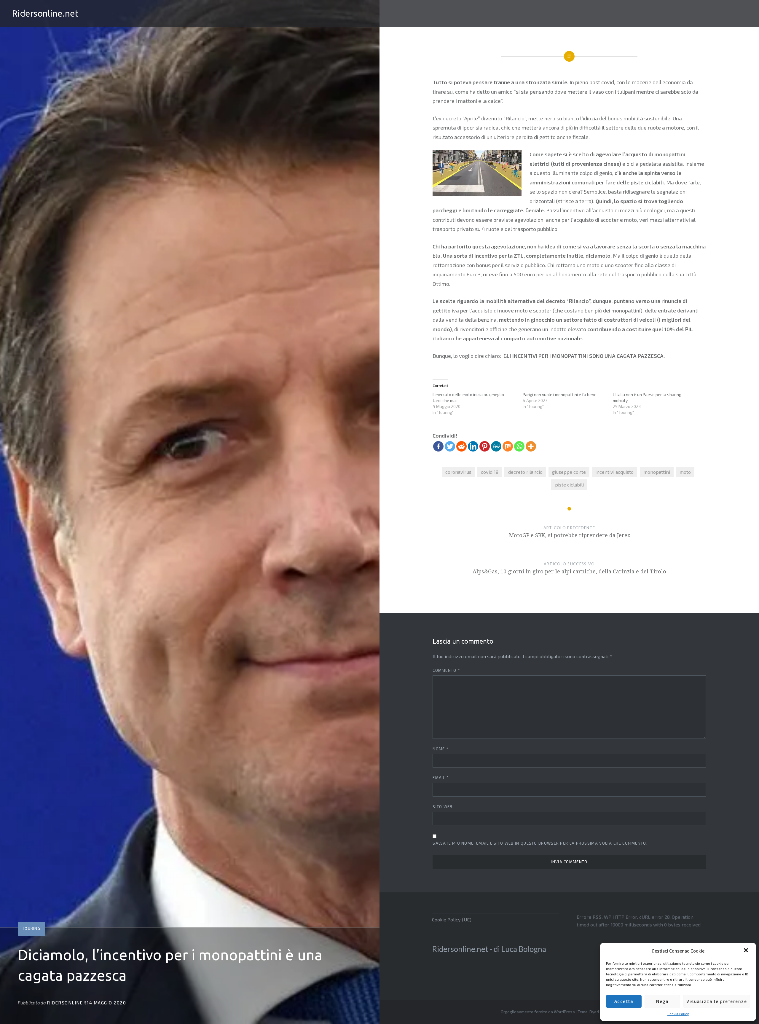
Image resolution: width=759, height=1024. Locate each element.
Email (441, 777)
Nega (662, 1001)
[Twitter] (450, 446)
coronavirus (458, 472)
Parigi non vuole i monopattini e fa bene (560, 394)
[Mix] (508, 446)
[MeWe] (496, 446)
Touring (31, 928)
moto (685, 472)
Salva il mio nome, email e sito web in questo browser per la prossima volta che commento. (540, 843)
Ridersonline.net (45, 13)
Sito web (442, 806)
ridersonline (65, 1002)
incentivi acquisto (614, 472)
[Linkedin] (473, 446)
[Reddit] (461, 446)
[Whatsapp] (519, 446)
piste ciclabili (569, 484)
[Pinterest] (484, 446)
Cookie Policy (678, 1014)
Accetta (624, 1001)
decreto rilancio (525, 472)
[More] (531, 446)
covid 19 (489, 472)
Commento (446, 670)
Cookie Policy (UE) (451, 919)
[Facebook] (438, 446)
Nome (441, 749)
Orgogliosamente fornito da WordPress (538, 1011)
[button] (746, 950)
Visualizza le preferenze (716, 1001)
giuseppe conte (569, 472)
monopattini (656, 472)
